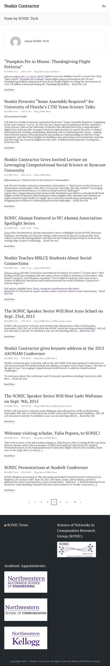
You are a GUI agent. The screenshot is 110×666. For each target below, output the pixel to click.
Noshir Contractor (21, 6)
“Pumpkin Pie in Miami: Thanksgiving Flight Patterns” (47, 64)
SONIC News (45, 111)
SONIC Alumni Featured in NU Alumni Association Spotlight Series (53, 220)
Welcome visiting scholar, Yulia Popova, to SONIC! (52, 433)
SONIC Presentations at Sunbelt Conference (46, 467)
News (41, 358)
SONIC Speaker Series (62, 321)
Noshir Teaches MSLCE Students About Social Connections (47, 260)
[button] (28, 502)
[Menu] (104, 6)
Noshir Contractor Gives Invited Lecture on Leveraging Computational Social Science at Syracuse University (55, 165)
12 (75, 502)
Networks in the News (49, 71)
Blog (36, 71)
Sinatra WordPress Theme (86, 661)
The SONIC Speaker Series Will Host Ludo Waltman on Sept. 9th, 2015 (53, 398)
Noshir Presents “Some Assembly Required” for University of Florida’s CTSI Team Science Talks (49, 104)
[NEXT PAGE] (80, 502)
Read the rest (79, 84)
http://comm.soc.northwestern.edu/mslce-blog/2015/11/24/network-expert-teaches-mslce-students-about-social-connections (50, 290)
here (6, 378)
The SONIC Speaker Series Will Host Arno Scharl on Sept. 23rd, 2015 (53, 313)
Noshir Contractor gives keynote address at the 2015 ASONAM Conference (54, 350)
